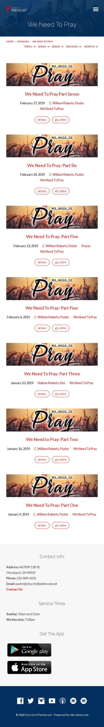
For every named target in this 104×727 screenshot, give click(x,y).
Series (42, 46)
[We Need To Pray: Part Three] (52, 363)
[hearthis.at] (84, 701)
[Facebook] (20, 701)
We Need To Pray (42, 41)
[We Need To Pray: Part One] (52, 494)
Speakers (72, 46)
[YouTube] (52, 701)
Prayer (86, 246)
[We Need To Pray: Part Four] (52, 297)
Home (10, 41)
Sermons (23, 41)
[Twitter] (31, 701)
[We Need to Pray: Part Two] (52, 429)
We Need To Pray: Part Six (52, 165)
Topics (28, 46)
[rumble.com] (73, 701)
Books (56, 46)
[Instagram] (41, 701)
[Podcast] (62, 701)
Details (42, 120)
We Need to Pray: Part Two (52, 439)
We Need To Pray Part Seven (52, 94)
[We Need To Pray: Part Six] (52, 154)
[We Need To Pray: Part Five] (52, 226)
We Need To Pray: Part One (52, 505)
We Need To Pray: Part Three (52, 373)
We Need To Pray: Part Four (52, 307)
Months (89, 46)
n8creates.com (79, 714)
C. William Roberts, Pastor (66, 103)
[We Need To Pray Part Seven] (52, 83)
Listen (62, 120)
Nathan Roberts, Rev (51, 383)
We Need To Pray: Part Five (52, 236)
